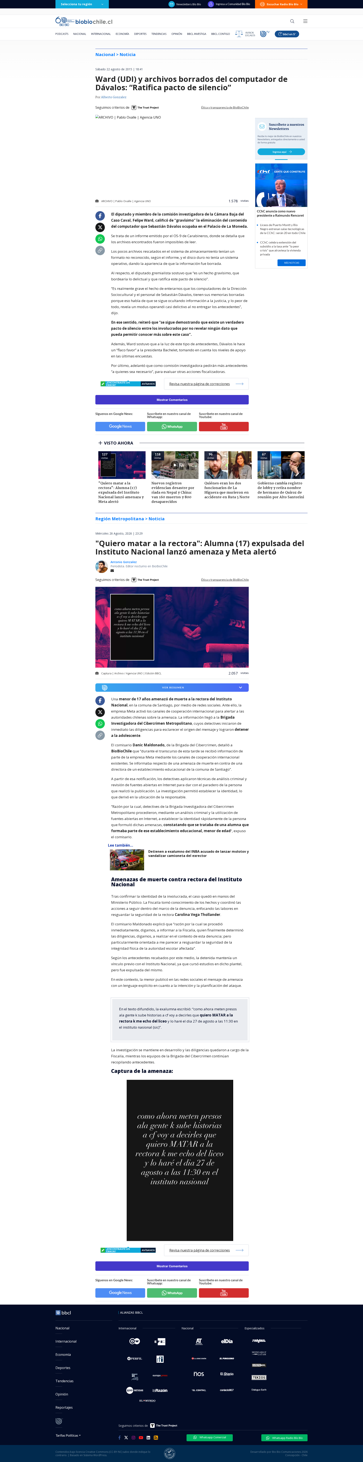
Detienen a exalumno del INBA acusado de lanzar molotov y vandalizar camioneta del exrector (198, 853)
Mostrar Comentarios (172, 399)
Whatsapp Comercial (212, 1437)
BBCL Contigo (220, 34)
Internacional (101, 34)
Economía (122, 34)
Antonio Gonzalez (123, 562)
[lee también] (128, 859)
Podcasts (61, 34)
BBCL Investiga (196, 34)
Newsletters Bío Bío (188, 4)
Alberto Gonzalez (113, 97)
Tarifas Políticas (67, 1435)
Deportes (140, 34)
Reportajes (64, 1407)
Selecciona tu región (76, 4)
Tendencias (158, 34)
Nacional (79, 34)
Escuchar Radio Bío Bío (283, 4)
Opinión (176, 34)
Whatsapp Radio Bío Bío (287, 1438)
